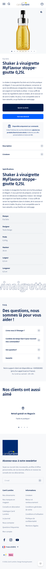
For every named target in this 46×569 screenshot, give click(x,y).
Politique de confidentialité (31, 519)
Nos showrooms (9, 495)
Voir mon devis (23, 116)
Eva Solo (6, 59)
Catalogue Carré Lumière (9, 512)
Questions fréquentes (11, 527)
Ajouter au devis (23, 108)
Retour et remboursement (32, 501)
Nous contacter (8, 523)
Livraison (29, 495)
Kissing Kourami (27, 562)
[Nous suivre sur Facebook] (4, 540)
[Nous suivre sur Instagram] (11, 540)
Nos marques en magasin (9, 501)
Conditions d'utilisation (34, 514)
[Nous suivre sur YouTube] (17, 540)
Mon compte (7, 531)
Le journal (6, 518)
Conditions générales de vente (34, 508)
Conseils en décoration (11, 507)
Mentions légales (32, 526)
